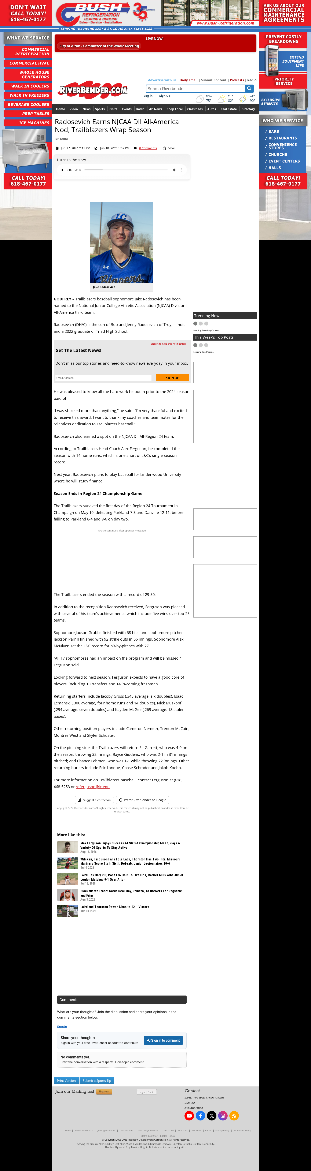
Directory (248, 109)
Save (171, 148)
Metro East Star (149, 1135)
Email (150, 1092)
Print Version (66, 1080)
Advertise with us (162, 80)
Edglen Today (167, 1135)
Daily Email (189, 80)
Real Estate (229, 109)
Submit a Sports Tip (97, 1080)
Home (60, 109)
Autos (211, 109)
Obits (113, 109)
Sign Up (165, 96)
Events (127, 109)
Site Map (182, 1130)
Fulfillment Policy (242, 1130)
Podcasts (237, 80)
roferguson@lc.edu (93, 786)
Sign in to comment (165, 1040)
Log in (148, 96)
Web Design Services (148, 1130)
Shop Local (175, 109)
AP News (155, 109)
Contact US (168, 1130)
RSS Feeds (196, 1130)
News (87, 109)
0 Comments (148, 148)
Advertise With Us (84, 1130)
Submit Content (214, 80)
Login (142, 1092)
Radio (251, 80)
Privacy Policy (222, 1130)
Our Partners (126, 1130)
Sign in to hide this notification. (168, 343)
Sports (100, 109)
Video (74, 109)
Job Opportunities (107, 1130)
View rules (62, 1026)
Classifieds (195, 109)
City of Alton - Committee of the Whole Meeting (99, 46)
